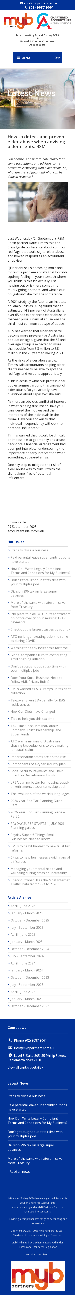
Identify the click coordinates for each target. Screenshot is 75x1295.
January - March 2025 (27, 941)
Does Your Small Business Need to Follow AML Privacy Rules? (36, 679)
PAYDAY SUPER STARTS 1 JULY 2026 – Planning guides (39, 825)
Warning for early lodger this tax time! (39, 648)
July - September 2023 (27, 984)
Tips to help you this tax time (32, 718)
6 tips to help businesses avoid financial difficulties (40, 859)
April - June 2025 (23, 934)
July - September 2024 (27, 956)
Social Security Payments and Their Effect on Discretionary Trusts (37, 773)
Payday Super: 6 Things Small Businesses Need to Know (32, 837)
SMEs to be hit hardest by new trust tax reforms (40, 848)
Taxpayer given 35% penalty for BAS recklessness (38, 702)
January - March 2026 (27, 913)
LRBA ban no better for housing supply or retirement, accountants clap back (40, 784)
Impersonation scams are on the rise (38, 757)
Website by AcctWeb (37, 1254)
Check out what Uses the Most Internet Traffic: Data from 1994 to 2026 (40, 882)
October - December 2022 (30, 1006)
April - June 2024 (23, 963)
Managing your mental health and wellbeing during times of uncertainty (39, 871)
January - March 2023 (27, 999)
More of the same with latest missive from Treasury (38, 604)
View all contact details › (25, 1067)
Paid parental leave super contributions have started (40, 559)
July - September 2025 (27, 927)
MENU (40, 58)
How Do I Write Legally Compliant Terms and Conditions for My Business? (40, 571)
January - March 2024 (27, 970)
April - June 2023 (23, 992)
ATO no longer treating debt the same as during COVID (39, 638)
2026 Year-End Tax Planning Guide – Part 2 (38, 814)
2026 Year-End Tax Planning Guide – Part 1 (38, 803)
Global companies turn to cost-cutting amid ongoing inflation (39, 657)
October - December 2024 (30, 949)
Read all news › (21, 1171)
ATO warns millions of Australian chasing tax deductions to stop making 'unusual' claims (39, 745)
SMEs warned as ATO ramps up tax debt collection (41, 691)
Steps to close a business (29, 550)
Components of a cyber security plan (38, 764)
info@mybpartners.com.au (41, 3)
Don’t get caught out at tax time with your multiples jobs (38, 582)
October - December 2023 (30, 977)
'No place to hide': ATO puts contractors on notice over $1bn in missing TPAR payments (40, 618)
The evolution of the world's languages (40, 794)
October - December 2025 (30, 920)
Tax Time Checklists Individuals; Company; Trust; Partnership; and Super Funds (36, 730)
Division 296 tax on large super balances (34, 593)
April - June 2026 (23, 906)
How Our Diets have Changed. (33, 711)
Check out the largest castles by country (41, 629)
